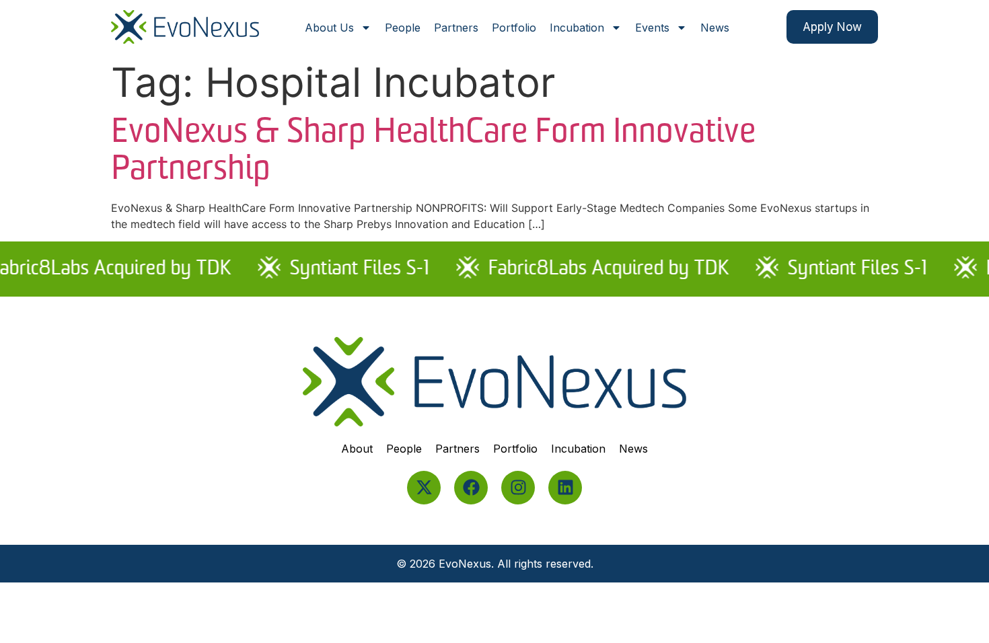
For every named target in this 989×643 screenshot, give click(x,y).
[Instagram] (518, 487)
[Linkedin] (565, 487)
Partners (456, 27)
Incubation (577, 27)
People (402, 27)
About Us (329, 27)
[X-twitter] (424, 487)
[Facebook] (471, 487)
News (714, 27)
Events (652, 27)
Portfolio (514, 27)
